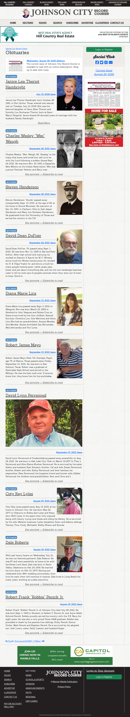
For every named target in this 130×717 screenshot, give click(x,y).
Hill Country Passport (9, 3)
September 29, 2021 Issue (42, 148)
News (28, 675)
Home (13, 23)
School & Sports (35, 679)
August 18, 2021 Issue (44, 549)
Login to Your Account (100, 670)
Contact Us (117, 23)
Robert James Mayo (23, 344)
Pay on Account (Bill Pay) (13, 705)
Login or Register (104, 49)
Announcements (35, 688)
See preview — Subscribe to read (44, 174)
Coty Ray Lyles (19, 493)
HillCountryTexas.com (77, 715)
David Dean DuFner (23, 235)
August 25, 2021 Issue (44, 501)
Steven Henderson (22, 186)
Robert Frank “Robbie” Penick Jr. (35, 597)
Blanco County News (46, 3)
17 (35, 641)
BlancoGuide (87, 715)
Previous (19, 641)
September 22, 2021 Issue (42, 242)
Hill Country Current (28, 3)
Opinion (30, 683)
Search (57, 23)
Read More (44, 122)
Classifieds (102, 23)
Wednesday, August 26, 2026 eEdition (46, 61)
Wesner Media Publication (65, 681)
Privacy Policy (64, 686)
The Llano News (62, 3)
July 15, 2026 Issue (46, 94)
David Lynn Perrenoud (26, 395)
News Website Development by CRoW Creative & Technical (54, 715)
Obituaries (11, 76)
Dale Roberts (17, 542)
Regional (31, 696)
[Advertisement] (104, 164)
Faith (28, 692)
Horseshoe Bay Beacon (78, 3)
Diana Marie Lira (21, 293)
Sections (28, 23)
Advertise (87, 23)
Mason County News (97, 3)
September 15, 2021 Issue (43, 300)
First (9, 641)
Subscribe (72, 23)
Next (38, 641)
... (33, 641)
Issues (43, 23)
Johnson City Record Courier (118, 3)
